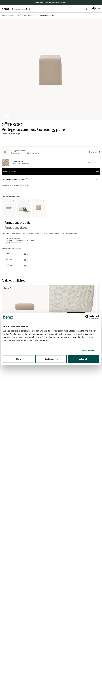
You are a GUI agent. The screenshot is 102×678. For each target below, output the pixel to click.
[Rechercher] (87, 9)
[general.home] (5, 9)
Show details (88, 350)
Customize (49, 359)
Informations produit (16, 222)
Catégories (14, 15)
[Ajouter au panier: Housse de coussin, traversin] (14, 201)
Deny (18, 359)
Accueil (4, 15)
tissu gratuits (62, 3)
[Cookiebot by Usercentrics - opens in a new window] (87, 317)
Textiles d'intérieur (29, 15)
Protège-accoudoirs (46, 15)
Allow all (83, 359)
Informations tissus (14, 227)
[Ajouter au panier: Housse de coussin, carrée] (44, 201)
